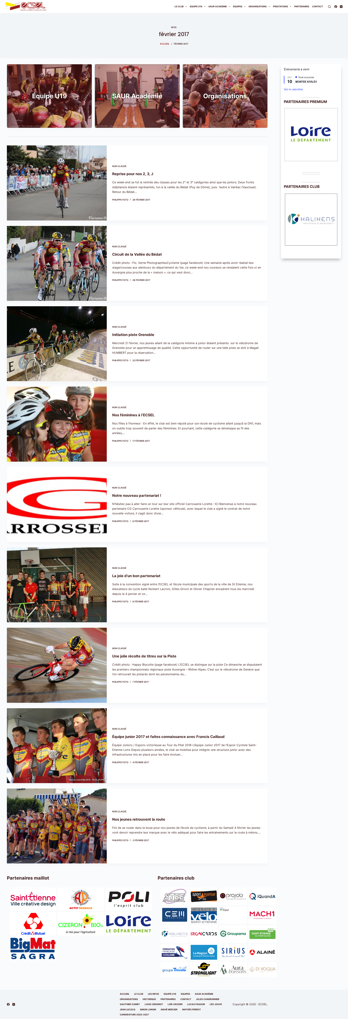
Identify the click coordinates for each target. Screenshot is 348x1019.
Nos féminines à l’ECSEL (133, 415)
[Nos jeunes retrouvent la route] (57, 826)
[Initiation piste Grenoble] (57, 343)
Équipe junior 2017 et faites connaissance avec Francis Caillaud (168, 737)
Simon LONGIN (148, 1009)
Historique (149, 999)
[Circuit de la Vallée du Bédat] (57, 263)
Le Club (179, 6)
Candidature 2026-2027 (134, 1014)
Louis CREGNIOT (154, 1004)
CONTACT (185, 999)
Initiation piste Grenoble (133, 335)
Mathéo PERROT (191, 1009)
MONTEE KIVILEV (306, 81)
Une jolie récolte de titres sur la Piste (144, 656)
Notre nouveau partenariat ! (136, 495)
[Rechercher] (329, 6)
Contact (317, 6)
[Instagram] (341, 6)
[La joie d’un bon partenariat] (57, 584)
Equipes (237, 6)
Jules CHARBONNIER (207, 999)
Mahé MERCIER (169, 1009)
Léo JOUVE (216, 1004)
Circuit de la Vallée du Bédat (137, 254)
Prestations (280, 6)
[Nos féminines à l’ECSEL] (57, 424)
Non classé (119, 166)
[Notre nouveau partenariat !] (57, 504)
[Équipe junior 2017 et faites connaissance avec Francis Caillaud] (57, 745)
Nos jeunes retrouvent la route (138, 819)
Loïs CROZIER (175, 1004)
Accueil (124, 994)
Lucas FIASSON (196, 1004)
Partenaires (301, 6)
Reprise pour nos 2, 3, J (132, 174)
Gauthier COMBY (130, 1004)
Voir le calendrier (293, 89)
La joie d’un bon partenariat (136, 576)
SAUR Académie (217, 6)
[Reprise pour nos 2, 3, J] (57, 182)
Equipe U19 (196, 6)
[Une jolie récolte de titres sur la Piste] (57, 665)
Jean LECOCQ (127, 1009)
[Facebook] (335, 6)
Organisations (257, 6)
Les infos (153, 994)
